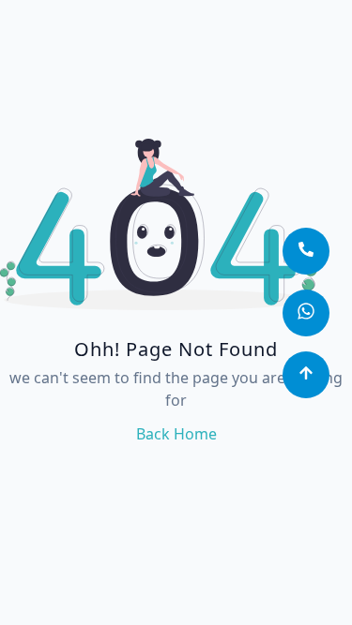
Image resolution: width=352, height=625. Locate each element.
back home (176, 434)
